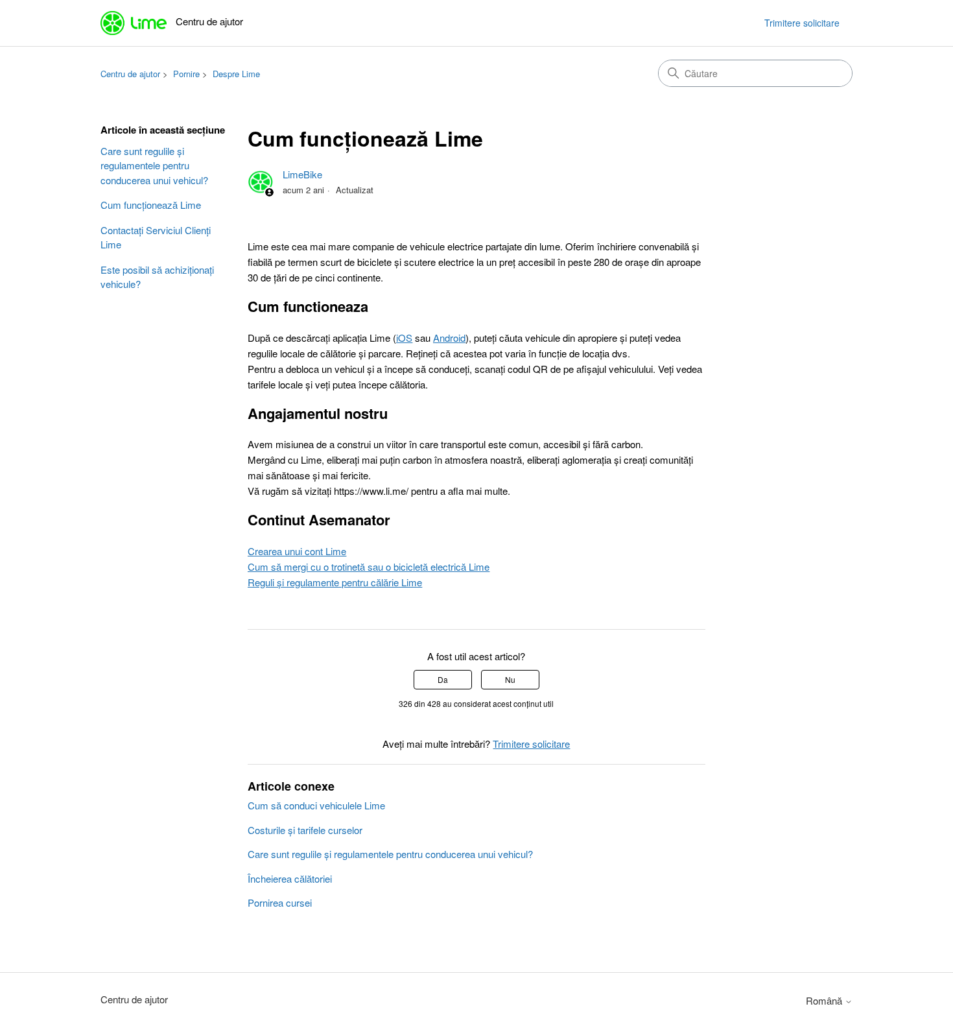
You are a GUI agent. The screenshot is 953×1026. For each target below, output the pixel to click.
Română (825, 1000)
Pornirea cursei (280, 902)
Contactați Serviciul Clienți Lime (155, 237)
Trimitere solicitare (802, 22)
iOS (404, 337)
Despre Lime (236, 73)
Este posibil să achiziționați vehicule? (157, 277)
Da (443, 679)
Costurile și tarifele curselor (305, 830)
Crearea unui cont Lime (297, 551)
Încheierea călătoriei (290, 878)
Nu (510, 679)
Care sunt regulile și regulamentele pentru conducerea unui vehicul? (154, 165)
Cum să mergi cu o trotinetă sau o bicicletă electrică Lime (368, 566)
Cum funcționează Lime (150, 204)
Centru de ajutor (130, 73)
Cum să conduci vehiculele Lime (316, 805)
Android (449, 337)
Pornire (186, 73)
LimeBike (302, 174)
